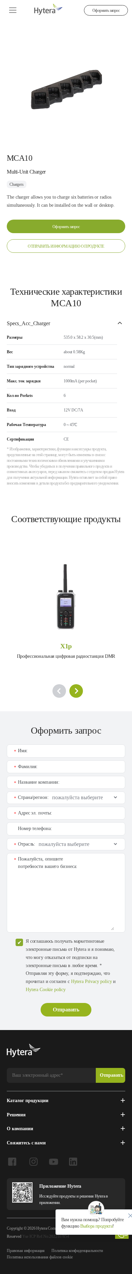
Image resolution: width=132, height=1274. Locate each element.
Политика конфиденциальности (77, 1250)
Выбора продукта (95, 1226)
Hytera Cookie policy (46, 989)
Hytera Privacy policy (91, 981)
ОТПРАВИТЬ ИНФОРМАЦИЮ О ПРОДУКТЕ (66, 246)
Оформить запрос (105, 10)
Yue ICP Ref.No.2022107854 (45, 1236)
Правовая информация (26, 1250)
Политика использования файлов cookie (40, 1257)
